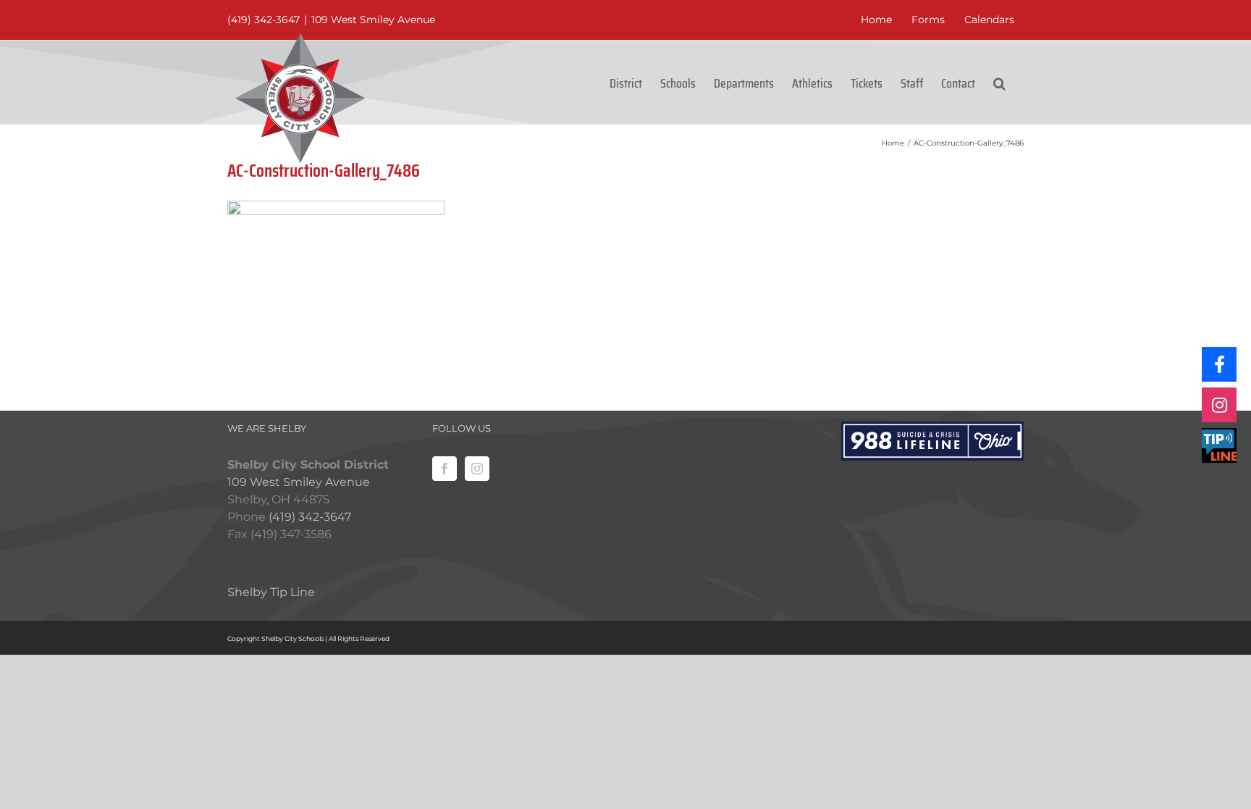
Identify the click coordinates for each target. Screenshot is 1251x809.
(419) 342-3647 (263, 19)
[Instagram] (477, 468)
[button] (999, 82)
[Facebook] (444, 468)
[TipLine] (1219, 445)
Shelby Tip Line (271, 592)
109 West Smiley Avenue (373, 19)
